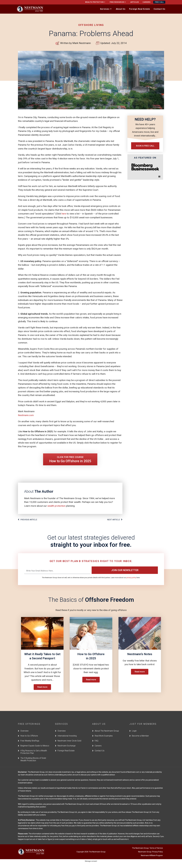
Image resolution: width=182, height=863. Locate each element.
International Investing (67, 736)
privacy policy (131, 577)
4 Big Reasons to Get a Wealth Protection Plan (33, 751)
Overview (24, 731)
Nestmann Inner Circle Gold (69, 741)
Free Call (159, 2)
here (64, 213)
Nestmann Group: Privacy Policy (150, 852)
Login (134, 731)
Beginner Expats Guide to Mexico (34, 746)
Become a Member (140, 736)
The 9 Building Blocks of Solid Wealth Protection (33, 759)
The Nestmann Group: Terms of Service (147, 848)
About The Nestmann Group (107, 731)
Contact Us (99, 750)
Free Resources (117, 2)
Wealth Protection (94, 2)
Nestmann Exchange (67, 746)
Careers (146, 2)
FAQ (96, 741)
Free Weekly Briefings (29, 741)
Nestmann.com (26, 415)
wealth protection (56, 505)
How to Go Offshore (29, 736)
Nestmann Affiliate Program (152, 855)
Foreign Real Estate (66, 750)
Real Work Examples (104, 736)
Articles (134, 2)
